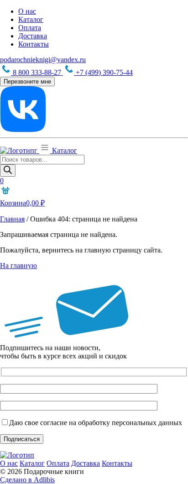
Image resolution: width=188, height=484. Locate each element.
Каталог (30, 19)
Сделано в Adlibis (27, 480)
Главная (12, 219)
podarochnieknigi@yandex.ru (43, 59)
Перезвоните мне (27, 81)
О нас (27, 11)
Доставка (32, 36)
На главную (18, 265)
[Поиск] (8, 170)
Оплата (29, 28)
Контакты (33, 44)
